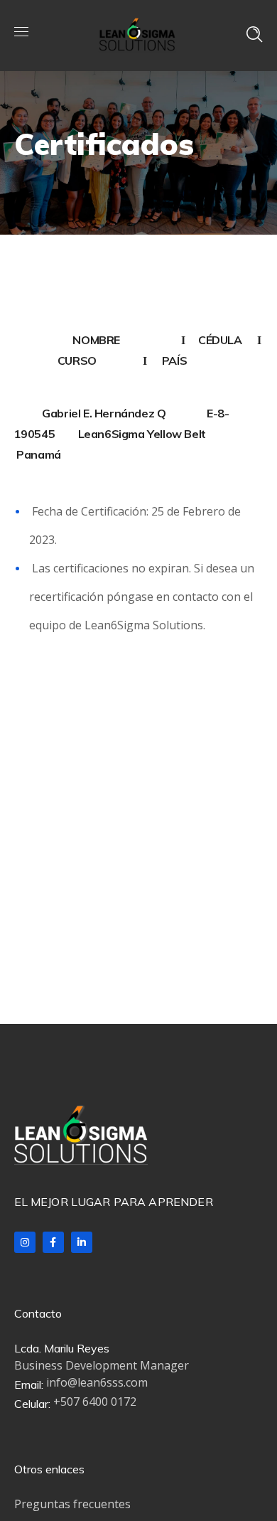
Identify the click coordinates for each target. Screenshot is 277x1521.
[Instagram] (25, 1242)
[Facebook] (53, 1242)
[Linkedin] (81, 1242)
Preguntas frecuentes (72, 1504)
